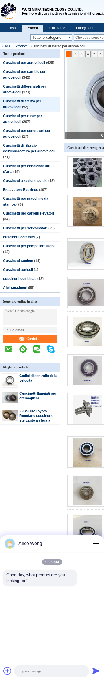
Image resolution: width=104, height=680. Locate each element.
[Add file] (7, 670)
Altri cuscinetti (15, 288)
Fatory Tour (85, 28)
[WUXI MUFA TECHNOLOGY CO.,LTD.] (11, 11)
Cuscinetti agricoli (18, 270)
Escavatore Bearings (20, 190)
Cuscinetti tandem (18, 261)
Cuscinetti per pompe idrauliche (29, 246)
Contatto (33, 339)
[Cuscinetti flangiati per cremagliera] (10, 402)
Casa (12, 28)
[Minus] (95, 543)
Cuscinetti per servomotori (25, 228)
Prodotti (33, 28)
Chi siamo (57, 28)
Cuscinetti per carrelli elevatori (28, 213)
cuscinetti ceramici (19, 237)
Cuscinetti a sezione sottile (25, 181)
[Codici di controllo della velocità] (10, 384)
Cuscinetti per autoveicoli (24, 63)
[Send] (96, 670)
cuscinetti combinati (19, 279)
